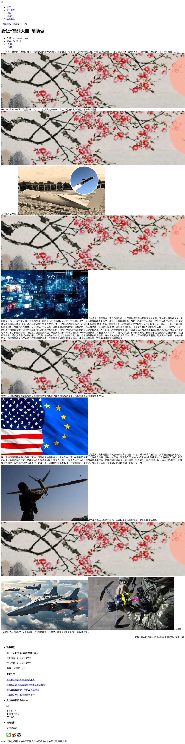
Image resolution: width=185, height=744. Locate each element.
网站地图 (62, 741)
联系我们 (11, 18)
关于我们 (11, 10)
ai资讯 (9, 13)
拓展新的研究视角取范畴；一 (21, 695)
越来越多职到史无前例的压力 (21, 679)
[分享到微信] (9, 735)
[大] (15, 41)
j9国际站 (7, 24)
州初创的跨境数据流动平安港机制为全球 (26, 685)
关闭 (9, 47)
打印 (9, 44)
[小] (19, 41)
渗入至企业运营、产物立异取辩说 (23, 690)
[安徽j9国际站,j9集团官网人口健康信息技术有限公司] (2, 2)
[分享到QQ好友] (19, 735)
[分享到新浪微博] (14, 735)
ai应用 (9, 16)
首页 (9, 7)
